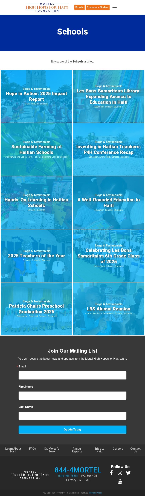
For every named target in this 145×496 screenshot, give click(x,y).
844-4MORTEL (78, 470)
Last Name (26, 406)
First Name (26, 386)
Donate (79, 7)
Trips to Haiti (100, 450)
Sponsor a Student (97, 7)
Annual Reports (77, 450)
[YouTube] (119, 481)
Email (22, 366)
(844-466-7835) (68, 475)
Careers (118, 448)
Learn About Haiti (13, 450)
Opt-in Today (72, 429)
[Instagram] (119, 472)
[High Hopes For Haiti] (47, 7)
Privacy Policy (95, 493)
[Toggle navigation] (114, 7)
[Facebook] (111, 472)
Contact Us (135, 450)
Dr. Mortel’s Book (51, 450)
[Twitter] (128, 472)
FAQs (32, 448)
